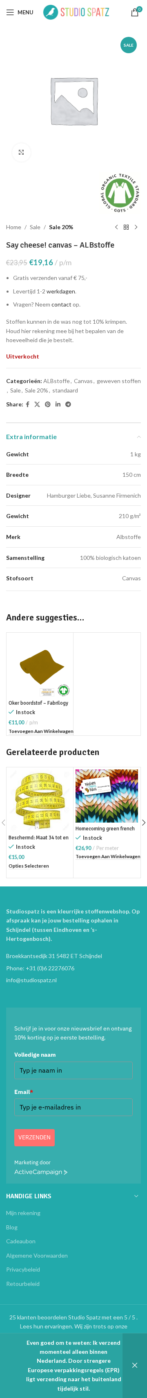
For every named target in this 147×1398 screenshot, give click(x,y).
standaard (65, 390)
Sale (35, 226)
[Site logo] (76, 11)
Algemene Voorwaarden (37, 1255)
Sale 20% (61, 226)
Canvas (83, 380)
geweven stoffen (119, 380)
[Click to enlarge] (21, 152)
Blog (12, 1227)
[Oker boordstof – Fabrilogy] (40, 666)
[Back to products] (126, 227)
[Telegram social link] (68, 404)
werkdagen (61, 291)
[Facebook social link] (27, 404)
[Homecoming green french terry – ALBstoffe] (107, 796)
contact (61, 304)
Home (13, 226)
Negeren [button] (134, 1365)
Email (23, 1092)
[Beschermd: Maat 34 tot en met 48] (40, 800)
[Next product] (136, 227)
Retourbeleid (23, 1283)
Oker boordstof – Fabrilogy (38, 703)
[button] (41, 731)
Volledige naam (35, 1054)
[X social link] (37, 404)
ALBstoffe (56, 380)
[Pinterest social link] (47, 404)
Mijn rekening (23, 1212)
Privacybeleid (23, 1269)
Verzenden (34, 1137)
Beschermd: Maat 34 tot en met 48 (39, 840)
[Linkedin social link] (58, 404)
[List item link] (73, 968)
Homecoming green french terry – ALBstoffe (105, 831)
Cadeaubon (21, 1241)
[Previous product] (116, 227)
